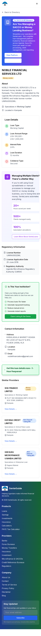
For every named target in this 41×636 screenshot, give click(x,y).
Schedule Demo (13, 61)
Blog (4, 595)
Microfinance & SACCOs (12, 559)
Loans (4, 511)
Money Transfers (9, 548)
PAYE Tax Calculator (11, 529)
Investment (6, 555)
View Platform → (13, 55)
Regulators (6, 566)
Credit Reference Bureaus (13, 562)
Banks (4, 540)
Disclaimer (6, 592)
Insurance (6, 522)
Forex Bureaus (8, 544)
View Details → (11, 409)
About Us (6, 577)
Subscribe (20, 618)
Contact (5, 581)
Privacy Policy (8, 588)
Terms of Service (9, 585)
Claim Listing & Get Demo (20, 316)
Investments (7, 518)
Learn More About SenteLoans (26, 237)
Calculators (7, 525)
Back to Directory (12, 12)
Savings (5, 515)
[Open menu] (37, 3)
